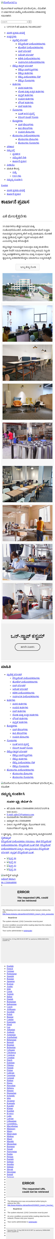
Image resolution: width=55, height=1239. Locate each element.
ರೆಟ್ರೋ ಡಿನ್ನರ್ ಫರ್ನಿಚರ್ (22, 66)
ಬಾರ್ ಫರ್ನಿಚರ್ (24, 51)
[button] (27, 267)
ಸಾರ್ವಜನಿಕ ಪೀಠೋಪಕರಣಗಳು (31, 62)
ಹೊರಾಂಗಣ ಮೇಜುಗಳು (28, 139)
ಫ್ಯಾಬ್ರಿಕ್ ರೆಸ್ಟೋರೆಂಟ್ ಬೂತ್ (22, 852)
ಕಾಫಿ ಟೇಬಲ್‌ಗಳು (25, 128)
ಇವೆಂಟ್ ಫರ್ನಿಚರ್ (26, 55)
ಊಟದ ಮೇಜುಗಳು (26, 132)
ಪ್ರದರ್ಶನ (16, 154)
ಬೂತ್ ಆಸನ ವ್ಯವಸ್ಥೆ (26, 113)
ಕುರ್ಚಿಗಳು (16, 84)
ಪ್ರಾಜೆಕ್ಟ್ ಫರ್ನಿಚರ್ (20, 40)
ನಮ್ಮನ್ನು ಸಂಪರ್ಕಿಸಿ (14, 179)
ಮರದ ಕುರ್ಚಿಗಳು (25, 88)
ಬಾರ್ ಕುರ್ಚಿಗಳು (25, 106)
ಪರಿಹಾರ (10, 146)
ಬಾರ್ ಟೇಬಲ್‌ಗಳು (25, 124)
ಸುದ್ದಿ (14, 172)
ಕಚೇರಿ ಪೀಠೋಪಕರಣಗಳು (29, 58)
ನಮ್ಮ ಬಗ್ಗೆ (11, 150)
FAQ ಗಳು (16, 176)
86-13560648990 (8, 882)
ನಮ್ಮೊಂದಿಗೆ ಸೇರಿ (19, 157)
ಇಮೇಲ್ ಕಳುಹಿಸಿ (8, 879)
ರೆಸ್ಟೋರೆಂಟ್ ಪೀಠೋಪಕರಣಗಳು (31, 44)
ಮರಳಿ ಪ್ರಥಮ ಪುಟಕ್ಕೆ (16, 33)
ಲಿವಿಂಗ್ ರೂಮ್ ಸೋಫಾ (28, 117)
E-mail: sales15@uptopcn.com (20, 814)
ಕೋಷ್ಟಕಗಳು (17, 121)
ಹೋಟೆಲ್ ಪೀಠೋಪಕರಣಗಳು (30, 47)
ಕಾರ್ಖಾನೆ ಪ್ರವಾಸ (19, 161)
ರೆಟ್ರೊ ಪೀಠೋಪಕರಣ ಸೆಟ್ (29, 77)
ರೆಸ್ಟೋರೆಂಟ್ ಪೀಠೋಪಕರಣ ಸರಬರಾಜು (18, 841)
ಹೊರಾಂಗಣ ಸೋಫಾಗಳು (28, 143)
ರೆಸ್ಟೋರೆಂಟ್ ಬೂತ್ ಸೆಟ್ (29, 845)
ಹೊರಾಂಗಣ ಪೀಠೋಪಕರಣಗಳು (26, 135)
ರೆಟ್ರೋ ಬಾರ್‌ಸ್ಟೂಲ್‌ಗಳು (28, 69)
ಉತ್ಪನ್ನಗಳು (11, 36)
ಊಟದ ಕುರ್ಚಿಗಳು (26, 99)
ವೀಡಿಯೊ (11, 165)
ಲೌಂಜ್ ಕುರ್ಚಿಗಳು (25, 102)
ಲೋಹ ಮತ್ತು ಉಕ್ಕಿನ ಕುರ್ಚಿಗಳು (31, 91)
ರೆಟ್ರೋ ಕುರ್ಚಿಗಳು (25, 73)
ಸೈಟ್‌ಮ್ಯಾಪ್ (6, 838)
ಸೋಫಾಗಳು (17, 110)
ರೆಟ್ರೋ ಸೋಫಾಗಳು (26, 80)
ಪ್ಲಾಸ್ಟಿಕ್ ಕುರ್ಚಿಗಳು (25, 95)
